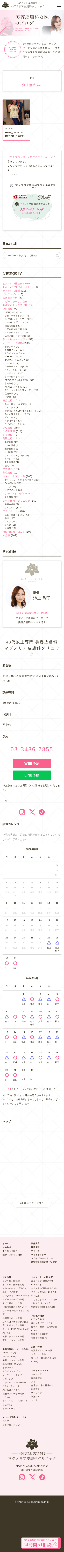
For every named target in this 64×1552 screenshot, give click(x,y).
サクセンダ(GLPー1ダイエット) (20, 411)
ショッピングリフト (14, 322)
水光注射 (9, 383)
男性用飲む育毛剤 (39, 1334)
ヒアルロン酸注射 (13, 283)
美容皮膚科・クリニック (16, 500)
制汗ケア (35, 1396)
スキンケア (10, 459)
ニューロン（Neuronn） (17, 404)
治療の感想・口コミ (14, 531)
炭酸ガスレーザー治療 (13, 1393)
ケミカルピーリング (14, 455)
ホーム (6, 1243)
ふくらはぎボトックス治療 (16, 1322)
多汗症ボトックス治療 (15, 305)
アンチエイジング (13, 493)
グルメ (8, 521)
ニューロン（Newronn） (43, 1281)
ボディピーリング (11, 1408)
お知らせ (7, 1247)
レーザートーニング (14, 366)
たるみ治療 (9, 431)
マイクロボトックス (14, 332)
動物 (7, 518)
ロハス (8, 525)
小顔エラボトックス (14, 315)
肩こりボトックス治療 (13, 1325)
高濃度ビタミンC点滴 (41, 1350)
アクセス (35, 1251)
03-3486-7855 (32, 749)
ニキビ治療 (10, 445)
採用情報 (35, 1247)
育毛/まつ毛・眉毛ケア (42, 1385)
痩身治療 (8, 400)
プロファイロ (10, 294)
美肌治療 (8, 438)
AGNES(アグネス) (14, 387)
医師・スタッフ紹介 (12, 1254)
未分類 (6, 535)
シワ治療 (8, 427)
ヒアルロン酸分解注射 (13, 1284)
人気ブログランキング (40, 157)
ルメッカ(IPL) (9, 1356)
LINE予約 (32, 775)
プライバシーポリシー (42, 1258)
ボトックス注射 (11, 290)
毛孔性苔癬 (10, 462)
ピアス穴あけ (37, 1319)
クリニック (10, 508)
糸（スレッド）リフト (15, 319)
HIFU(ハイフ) (11, 312)
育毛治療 (8, 472)
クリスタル (10, 407)
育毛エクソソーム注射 (13, 1340)
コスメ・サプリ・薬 (14, 476)
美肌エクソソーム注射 (13, 1336)
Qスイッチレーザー (14, 370)
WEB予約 (32, 763)
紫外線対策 (36, 1378)
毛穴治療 (9, 442)
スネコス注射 (10, 297)
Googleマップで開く (32, 1202)
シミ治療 (8, 434)
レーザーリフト (12, 373)
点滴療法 (9, 393)
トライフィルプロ (13, 353)
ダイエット (10, 417)
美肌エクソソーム (13, 350)
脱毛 (7, 465)
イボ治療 (9, 452)
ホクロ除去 (10, 449)
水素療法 (35, 1389)
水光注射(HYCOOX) (12, 1364)
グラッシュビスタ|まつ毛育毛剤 (20, 480)
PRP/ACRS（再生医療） (17, 380)
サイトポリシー (38, 1254)
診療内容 (35, 1243)
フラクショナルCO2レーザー (19, 390)
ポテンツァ (10, 346)
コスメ (8, 486)
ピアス (8, 397)
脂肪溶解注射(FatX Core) (15, 1307)
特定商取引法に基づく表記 (44, 1262)
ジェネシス (8, 1379)
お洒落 (8, 528)
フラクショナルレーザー (14, 1382)
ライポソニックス (13, 424)
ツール (34, 1400)
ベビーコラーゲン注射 (15, 301)
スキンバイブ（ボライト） (18, 287)
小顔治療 (8, 308)
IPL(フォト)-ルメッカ (15, 360)
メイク (34, 1381)
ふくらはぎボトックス (15, 414)
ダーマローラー (12, 377)
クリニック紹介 (10, 1251)
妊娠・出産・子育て (14, 515)
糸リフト (7, 1421)
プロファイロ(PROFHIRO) (16, 1296)
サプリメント (11, 490)
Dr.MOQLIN (10, 483)
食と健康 (9, 497)
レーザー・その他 (13, 343)
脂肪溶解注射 (11, 326)
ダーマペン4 (11, 356)
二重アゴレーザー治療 (15, 336)
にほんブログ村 (16, 157)
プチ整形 (8, 469)
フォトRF (9, 363)
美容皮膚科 (10, 504)
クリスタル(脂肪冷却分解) (43, 1288)
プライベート (10, 511)
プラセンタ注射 (38, 1354)
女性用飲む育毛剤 (39, 1338)
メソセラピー (11, 421)
